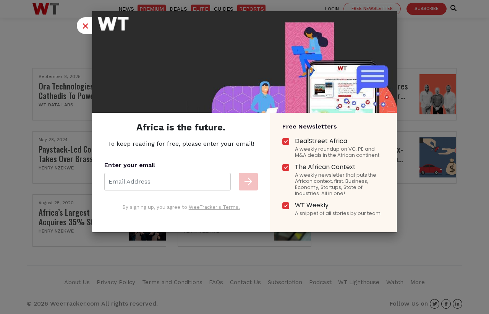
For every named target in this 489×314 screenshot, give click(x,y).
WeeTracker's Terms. (214, 207)
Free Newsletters (309, 126)
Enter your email (129, 165)
